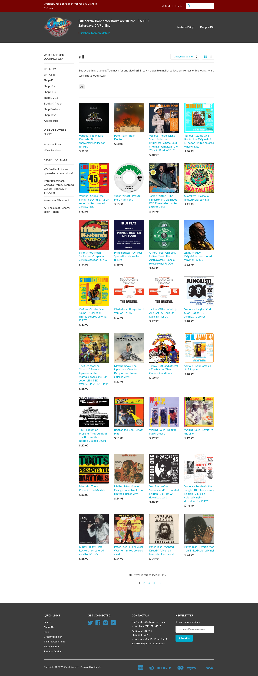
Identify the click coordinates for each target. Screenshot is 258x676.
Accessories (51, 120)
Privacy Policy (51, 646)
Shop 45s (49, 80)
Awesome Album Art (56, 200)
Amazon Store (52, 144)
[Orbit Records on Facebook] (98, 624)
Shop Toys (50, 114)
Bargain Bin (207, 27)
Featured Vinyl (185, 27)
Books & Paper (53, 103)
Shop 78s (49, 86)
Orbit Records (71, 667)
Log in (179, 5)
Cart (167, 5)
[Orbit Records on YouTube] (113, 624)
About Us (49, 627)
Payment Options (53, 651)
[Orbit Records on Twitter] (90, 624)
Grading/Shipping (53, 636)
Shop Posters (52, 109)
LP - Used (49, 74)
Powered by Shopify (90, 667)
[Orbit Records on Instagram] (105, 624)
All (82, 86)
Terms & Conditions (54, 641)
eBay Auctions (52, 150)
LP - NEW (50, 68)
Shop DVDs (51, 97)
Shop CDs (50, 91)
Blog (46, 632)
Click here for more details (94, 32)
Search (47, 622)
